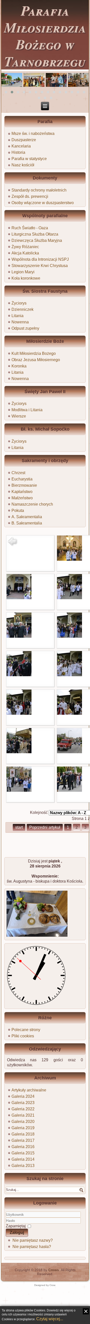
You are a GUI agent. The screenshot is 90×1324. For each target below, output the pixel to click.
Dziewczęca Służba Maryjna (37, 240)
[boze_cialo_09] (19, 675)
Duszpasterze (24, 140)
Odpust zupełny (25, 328)
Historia (18, 152)
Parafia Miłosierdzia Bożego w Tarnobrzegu (45, 35)
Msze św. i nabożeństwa (33, 133)
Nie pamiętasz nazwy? (32, 1240)
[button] (6, 92)
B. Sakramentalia (27, 523)
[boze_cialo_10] (69, 675)
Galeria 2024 (23, 1096)
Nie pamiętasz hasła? (31, 1246)
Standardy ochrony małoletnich (39, 190)
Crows (53, 1270)
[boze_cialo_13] (69, 713)
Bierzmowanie (24, 485)
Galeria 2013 (23, 1165)
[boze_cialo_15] (19, 752)
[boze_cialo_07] (69, 636)
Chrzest (18, 473)
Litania (18, 316)
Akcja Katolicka (25, 253)
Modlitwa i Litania (27, 410)
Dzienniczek (23, 309)
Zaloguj (17, 1232)
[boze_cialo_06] (19, 636)
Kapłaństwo (22, 491)
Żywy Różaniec (25, 247)
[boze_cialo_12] (19, 713)
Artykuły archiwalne (29, 1090)
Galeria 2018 (23, 1134)
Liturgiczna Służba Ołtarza (35, 234)
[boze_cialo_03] (19, 598)
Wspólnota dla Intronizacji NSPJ (40, 259)
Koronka (19, 366)
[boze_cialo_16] (69, 752)
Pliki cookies (23, 1036)
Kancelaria (21, 146)
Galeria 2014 (23, 1159)
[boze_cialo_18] (19, 790)
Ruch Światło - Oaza (30, 228)
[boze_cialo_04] (69, 598)
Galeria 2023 (23, 1103)
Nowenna (20, 322)
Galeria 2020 (23, 1121)
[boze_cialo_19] (69, 790)
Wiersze (19, 416)
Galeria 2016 (23, 1147)
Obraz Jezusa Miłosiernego (36, 360)
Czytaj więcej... (49, 1319)
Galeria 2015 (23, 1153)
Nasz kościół (23, 165)
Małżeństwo (22, 498)
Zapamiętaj (16, 1226)
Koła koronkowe (26, 278)
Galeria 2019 (23, 1128)
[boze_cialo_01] (69, 559)
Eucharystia (22, 479)
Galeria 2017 (23, 1140)
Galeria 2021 (23, 1115)
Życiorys (19, 303)
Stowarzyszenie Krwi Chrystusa (40, 265)
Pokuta (18, 510)
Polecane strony (26, 1030)
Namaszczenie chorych (32, 504)
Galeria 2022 (23, 1109)
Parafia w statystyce (29, 159)
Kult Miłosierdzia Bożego (34, 353)
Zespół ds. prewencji (30, 196)
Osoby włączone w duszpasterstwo (43, 203)
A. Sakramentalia (27, 517)
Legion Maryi (23, 272)
